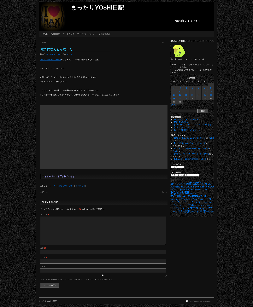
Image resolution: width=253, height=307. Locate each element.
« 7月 (173, 105)
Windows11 (188, 199)
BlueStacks (186, 186)
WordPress (198, 199)
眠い (164, 42)
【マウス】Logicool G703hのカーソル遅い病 (191, 148)
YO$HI (69, 54)
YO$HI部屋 (55, 34)
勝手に (44, 42)
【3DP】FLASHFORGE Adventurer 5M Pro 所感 (192, 125)
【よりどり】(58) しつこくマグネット (188, 130)
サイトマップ (68, 34)
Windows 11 (177, 199)
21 (205, 95)
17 (180, 95)
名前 (43, 248)
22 (211, 95)
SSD (179, 193)
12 (192, 92)
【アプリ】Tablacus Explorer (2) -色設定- (189, 138)
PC (174, 192)
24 (180, 99)
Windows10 (197, 196)
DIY (205, 186)
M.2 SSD (191, 190)
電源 (212, 212)
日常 (70, 186)
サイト (42, 267)
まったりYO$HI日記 (97, 7)
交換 (188, 211)
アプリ (176, 202)
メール (44, 257)
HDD (211, 186)
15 (211, 92)
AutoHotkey (175, 187)
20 (199, 95)
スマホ (203, 205)
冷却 (193, 212)
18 (186, 95)
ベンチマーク (182, 208)
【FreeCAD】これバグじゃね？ (185, 119)
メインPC (205, 208)
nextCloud (207, 190)
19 (192, 95)
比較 (197, 211)
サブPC (197, 205)
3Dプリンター (178, 184)
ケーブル (188, 205)
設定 (208, 212)
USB (185, 193)
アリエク (188, 202)
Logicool (182, 189)
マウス (194, 208)
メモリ (174, 211)
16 (174, 95)
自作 (203, 211)
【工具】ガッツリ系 (181, 127)
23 (174, 99)
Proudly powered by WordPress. (201, 301)
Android (206, 183)
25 (186, 99)
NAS (200, 190)
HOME (45, 34)
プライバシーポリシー (86, 34)
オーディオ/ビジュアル (59, 186)
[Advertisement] (103, 137)
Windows (179, 195)
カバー (205, 202)
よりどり (207, 199)
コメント (44, 214)
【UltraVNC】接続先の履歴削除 (185, 159)
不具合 (181, 211)
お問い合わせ (105, 34)
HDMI (174, 189)
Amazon (194, 183)
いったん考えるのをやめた (50, 60)
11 (186, 92)
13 (199, 92)
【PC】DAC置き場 (180, 122)
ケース (178, 205)
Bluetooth (198, 186)
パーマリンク (80, 186)
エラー (199, 202)
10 (180, 92)
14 (205, 92)
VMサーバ (193, 193)
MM (197, 190)
